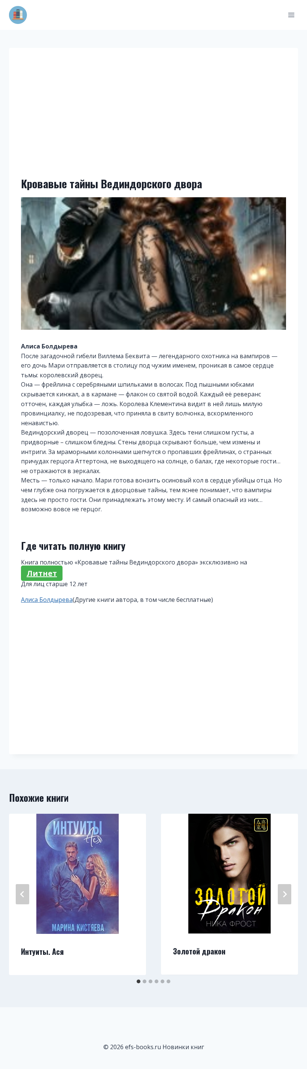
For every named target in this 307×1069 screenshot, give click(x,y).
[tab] (138, 981)
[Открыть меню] (291, 15)
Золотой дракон (199, 951)
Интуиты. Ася (42, 951)
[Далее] (284, 894)
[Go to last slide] (22, 894)
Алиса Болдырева (47, 600)
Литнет (42, 573)
